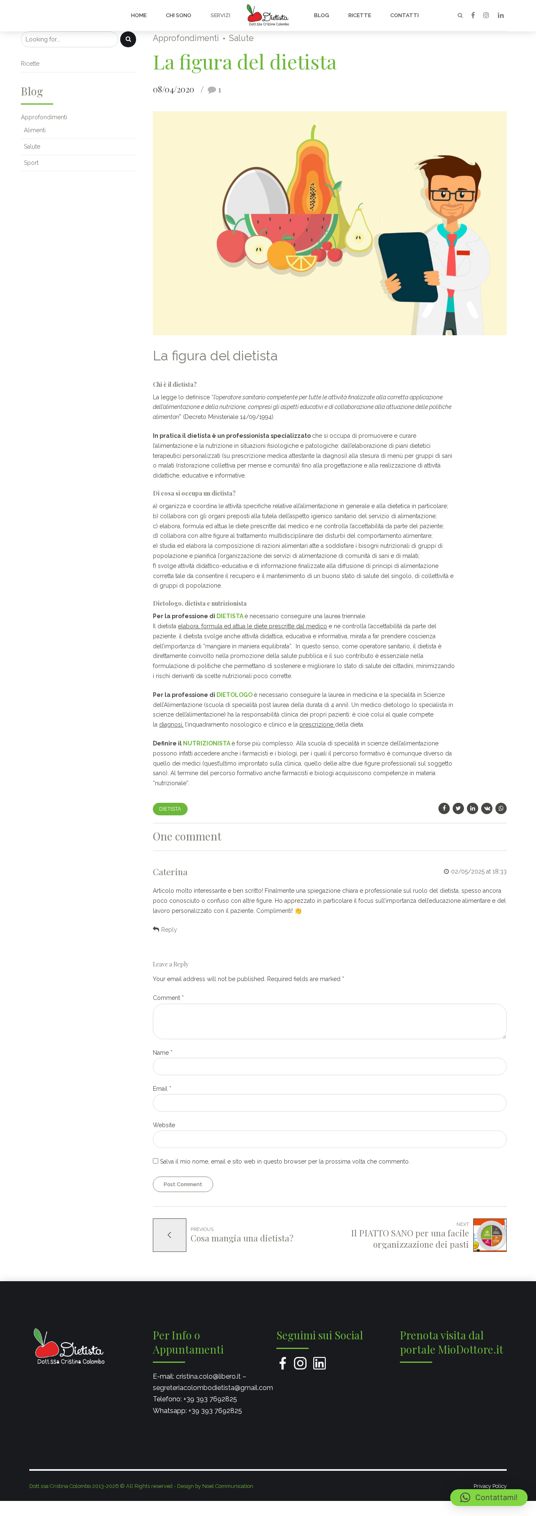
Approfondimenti (186, 38)
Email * (162, 1088)
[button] (489, 1497)
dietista (170, 809)
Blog (321, 15)
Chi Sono (178, 15)
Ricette (359, 15)
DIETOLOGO (234, 694)
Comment (168, 997)
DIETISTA (229, 616)
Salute (241, 38)
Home (139, 15)
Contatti (404, 15)
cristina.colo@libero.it (208, 1376)
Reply (169, 929)
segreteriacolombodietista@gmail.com (213, 1388)
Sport (31, 162)
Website (164, 1125)
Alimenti (35, 130)
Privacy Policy (490, 1486)
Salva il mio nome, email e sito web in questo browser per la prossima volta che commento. (285, 1161)
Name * (163, 1052)
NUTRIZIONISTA (206, 743)
